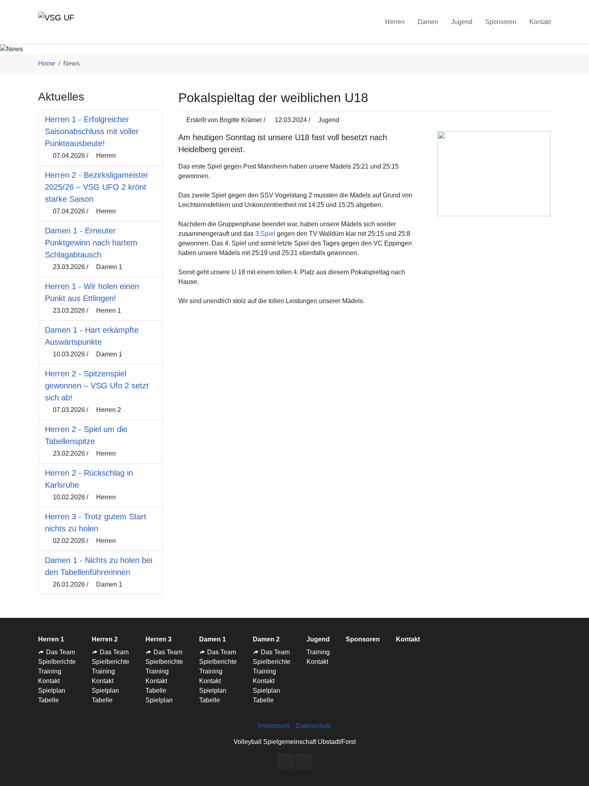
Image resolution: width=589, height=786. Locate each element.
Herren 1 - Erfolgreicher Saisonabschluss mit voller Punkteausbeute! (92, 131)
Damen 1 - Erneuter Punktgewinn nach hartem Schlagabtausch (91, 242)
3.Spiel (265, 233)
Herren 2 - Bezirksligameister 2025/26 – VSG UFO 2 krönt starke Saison (96, 187)
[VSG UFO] (56, 22)
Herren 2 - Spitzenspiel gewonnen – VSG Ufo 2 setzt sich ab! (97, 385)
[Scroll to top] (571, 768)
